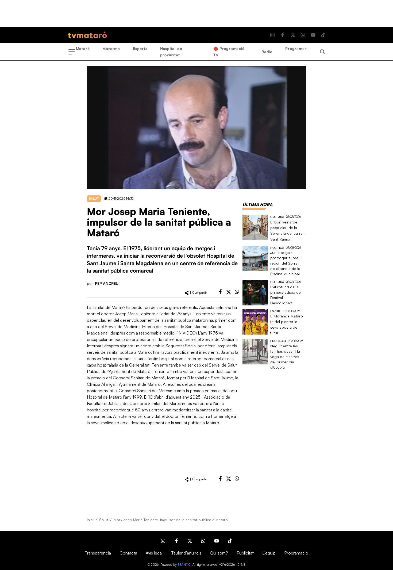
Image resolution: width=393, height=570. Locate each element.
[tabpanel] (274, 292)
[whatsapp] (236, 291)
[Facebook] (282, 35)
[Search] (322, 52)
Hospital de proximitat (171, 51)
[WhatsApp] (302, 35)
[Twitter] (292, 35)
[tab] (257, 204)
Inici (90, 519)
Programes (295, 48)
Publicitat (245, 553)
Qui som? (219, 553)
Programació (296, 553)
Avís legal (154, 553)
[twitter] (228, 292)
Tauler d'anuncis (186, 553)
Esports (140, 48)
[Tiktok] (323, 35)
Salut (103, 519)
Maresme (111, 48)
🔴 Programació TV (228, 51)
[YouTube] (313, 35)
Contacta (128, 553)
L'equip (269, 553)
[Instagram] (272, 35)
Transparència (98, 553)
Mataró (83, 48)
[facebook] (220, 291)
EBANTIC (184, 565)
